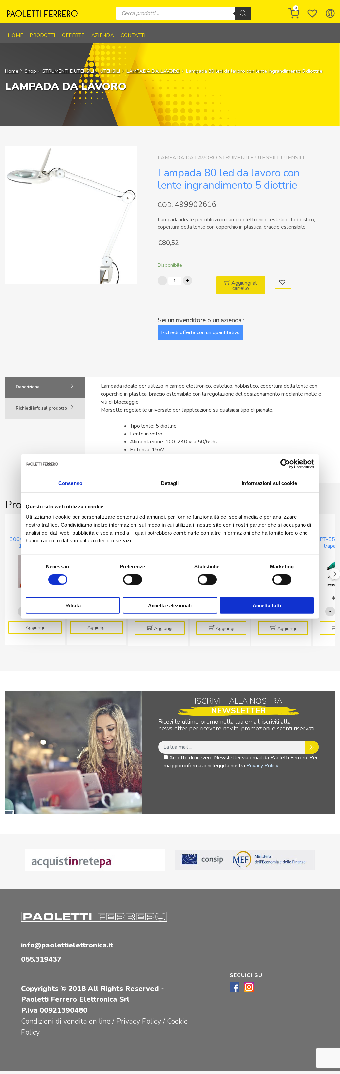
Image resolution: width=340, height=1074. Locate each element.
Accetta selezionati (170, 605)
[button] (283, 282)
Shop (30, 71)
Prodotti (42, 35)
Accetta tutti (267, 605)
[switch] (132, 579)
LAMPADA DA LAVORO (153, 71)
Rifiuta (73, 605)
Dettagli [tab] (170, 483)
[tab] (45, 387)
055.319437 (41, 959)
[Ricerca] (243, 13)
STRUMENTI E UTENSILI (68, 71)
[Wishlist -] (312, 13)
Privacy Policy (262, 765)
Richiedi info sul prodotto (41, 408)
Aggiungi (35, 627)
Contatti (133, 35)
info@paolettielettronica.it (67, 945)
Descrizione (28, 387)
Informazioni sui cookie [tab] (269, 483)
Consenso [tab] (70, 483)
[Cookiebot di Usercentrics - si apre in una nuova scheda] (285, 464)
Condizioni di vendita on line (65, 1021)
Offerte (73, 35)
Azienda (102, 35)
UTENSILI (110, 71)
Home (15, 35)
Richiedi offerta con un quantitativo (200, 332)
